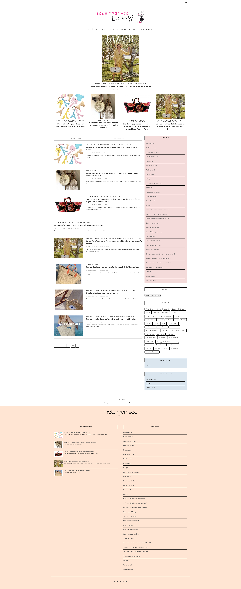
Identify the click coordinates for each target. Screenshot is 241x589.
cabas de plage (151, 316)
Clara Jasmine (150, 320)
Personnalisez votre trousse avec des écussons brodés (78, 225)
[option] (120, 62)
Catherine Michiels (165, 316)
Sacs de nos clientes (152, 227)
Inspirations (150, 174)
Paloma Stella (180, 330)
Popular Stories (119, 138)
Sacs (175, 341)
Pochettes (162, 337)
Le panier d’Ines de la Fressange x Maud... (76, 461)
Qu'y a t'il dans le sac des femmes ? (157, 210)
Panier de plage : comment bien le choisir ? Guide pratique (120, 86)
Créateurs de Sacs (62, 120)
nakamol (165, 330)
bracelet (156, 312)
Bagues (182, 309)
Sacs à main (92, 29)
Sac (158, 341)
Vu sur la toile (150, 276)
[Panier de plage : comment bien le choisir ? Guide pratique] (120, 58)
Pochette (170, 334)
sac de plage (167, 341)
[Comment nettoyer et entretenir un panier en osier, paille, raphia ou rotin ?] (104, 107)
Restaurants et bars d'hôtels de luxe (157, 218)
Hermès (148, 323)
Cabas (174, 312)
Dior (176, 320)
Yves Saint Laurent (152, 352)
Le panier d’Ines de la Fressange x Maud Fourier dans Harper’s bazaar (170, 126)
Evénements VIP (151, 165)
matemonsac (174, 327)
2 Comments (108, 204)
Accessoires (113, 29)
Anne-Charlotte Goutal (153, 309)
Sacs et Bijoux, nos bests (154, 232)
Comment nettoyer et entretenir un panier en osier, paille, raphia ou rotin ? (104, 125)
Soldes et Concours (152, 249)
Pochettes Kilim (151, 201)
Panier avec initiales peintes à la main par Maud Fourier (111, 319)
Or (172, 330)
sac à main (149, 345)
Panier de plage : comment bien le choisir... (77, 470)
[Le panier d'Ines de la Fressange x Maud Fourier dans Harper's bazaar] (170, 107)
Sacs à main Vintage (152, 223)
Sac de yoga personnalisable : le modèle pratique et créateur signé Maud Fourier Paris (137, 126)
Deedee (148, 383)
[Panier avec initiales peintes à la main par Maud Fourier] (68, 325)
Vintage (123, 29)
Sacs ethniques (151, 236)
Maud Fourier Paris (152, 330)
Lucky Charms (162, 327)
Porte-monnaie (173, 337)
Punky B (148, 365)
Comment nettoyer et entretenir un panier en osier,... (80, 442)
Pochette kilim (150, 337)
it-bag (156, 323)
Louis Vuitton (173, 323)
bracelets (165, 312)
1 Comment (108, 179)
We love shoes (151, 280)
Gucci (183, 320)
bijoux (148, 312)
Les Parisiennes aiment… (154, 183)
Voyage (148, 271)
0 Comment (128, 89)
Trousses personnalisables (81, 222)
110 (73, 346)
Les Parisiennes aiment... (77, 120)
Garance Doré (150, 387)
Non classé (149, 187)
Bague (174, 309)
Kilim (163, 323)
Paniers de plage (120, 83)
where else (174, 348)
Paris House (150, 334)
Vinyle (165, 348)
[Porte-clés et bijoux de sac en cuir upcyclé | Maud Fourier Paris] (70, 107)
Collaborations (163, 120)
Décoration (150, 161)
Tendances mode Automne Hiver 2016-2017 (160, 254)
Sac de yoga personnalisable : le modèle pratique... (79, 451)
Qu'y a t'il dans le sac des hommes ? (157, 214)
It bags (102, 290)
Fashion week (150, 170)
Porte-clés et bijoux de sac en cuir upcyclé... (77, 432)
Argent (166, 309)
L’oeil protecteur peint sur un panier (102, 293)
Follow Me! (134, 403)
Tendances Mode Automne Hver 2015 (158, 258)
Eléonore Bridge (151, 379)
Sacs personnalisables (137, 121)
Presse (148, 205)
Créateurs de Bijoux (152, 152)
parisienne (160, 334)
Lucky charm (150, 327)
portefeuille (149, 341)
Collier (161, 320)
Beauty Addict (150, 143)
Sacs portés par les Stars (154, 245)
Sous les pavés (172, 345)
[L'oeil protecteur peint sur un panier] (68, 299)
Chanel (177, 316)
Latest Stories (76, 138)
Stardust (148, 348)
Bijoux (102, 29)
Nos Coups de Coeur (70, 121)
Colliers (168, 320)
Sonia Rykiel (160, 345)
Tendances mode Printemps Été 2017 (158, 263)
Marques (133, 29)
